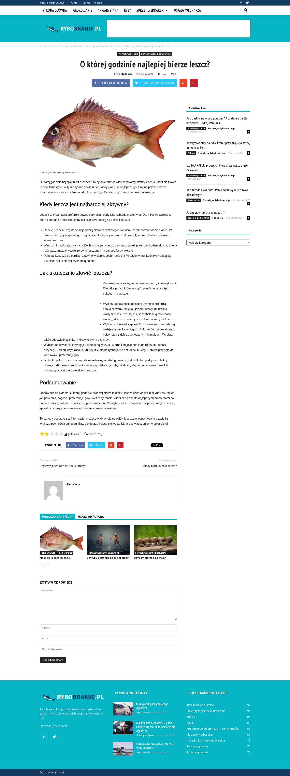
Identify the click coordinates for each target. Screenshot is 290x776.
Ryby (127, 10)
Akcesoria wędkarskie (200, 705)
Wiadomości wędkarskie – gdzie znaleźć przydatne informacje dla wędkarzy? (155, 727)
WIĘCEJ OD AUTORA (91, 516)
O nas (74, 2)
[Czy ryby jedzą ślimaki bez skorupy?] (108, 540)
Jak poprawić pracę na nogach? (205, 212)
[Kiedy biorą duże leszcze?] (61, 540)
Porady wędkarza (187, 10)
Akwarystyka (108, 10)
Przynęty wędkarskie (128, 53)
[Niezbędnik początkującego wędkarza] (123, 709)
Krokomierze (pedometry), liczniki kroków (212, 728)
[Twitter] (247, 3)
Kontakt (98, 2)
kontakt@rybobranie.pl (82, 726)
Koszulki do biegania (198, 217)
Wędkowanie (82, 10)
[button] (245, 10)
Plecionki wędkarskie (199, 734)
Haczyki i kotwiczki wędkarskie (205, 740)
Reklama (85, 2)
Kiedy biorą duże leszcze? (160, 466)
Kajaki (190, 723)
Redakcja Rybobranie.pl (221, 128)
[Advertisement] (178, 28)
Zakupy (191, 153)
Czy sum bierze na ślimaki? (150, 557)
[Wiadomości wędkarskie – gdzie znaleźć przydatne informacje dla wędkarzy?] (123, 728)
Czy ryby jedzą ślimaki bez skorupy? (63, 466)
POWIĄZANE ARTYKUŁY (57, 516)
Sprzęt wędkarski (150, 10)
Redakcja (126, 73)
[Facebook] (241, 3)
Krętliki (190, 717)
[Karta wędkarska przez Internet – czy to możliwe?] (123, 749)
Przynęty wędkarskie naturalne (156, 53)
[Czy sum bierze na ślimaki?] (155, 540)
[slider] (51, 433)
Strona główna (54, 10)
